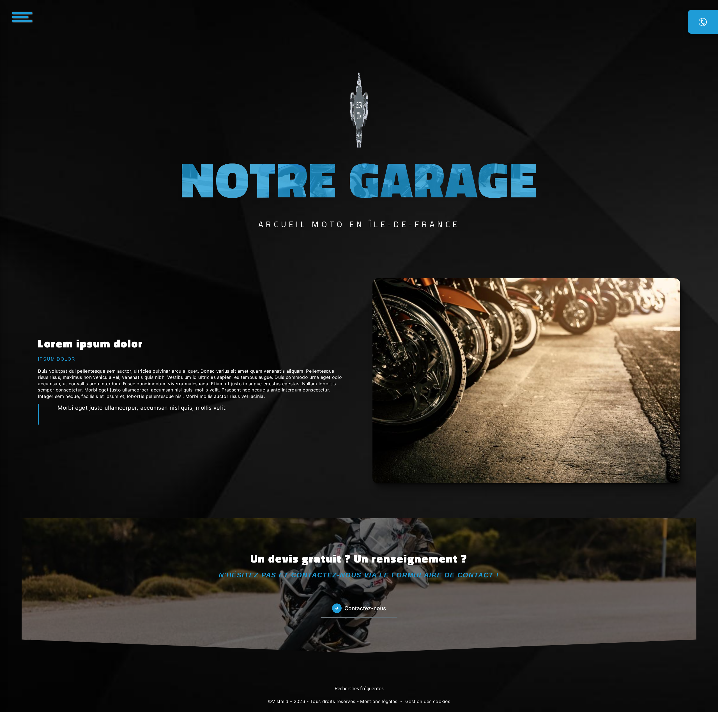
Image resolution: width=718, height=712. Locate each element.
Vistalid (280, 701)
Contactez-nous (365, 608)
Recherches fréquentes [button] (359, 688)
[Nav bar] (39, 17)
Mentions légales (378, 701)
